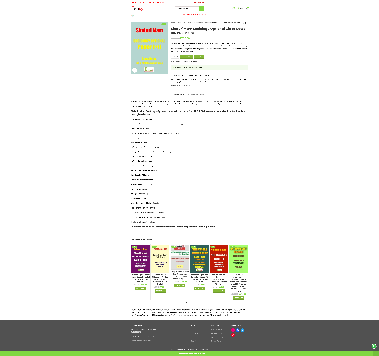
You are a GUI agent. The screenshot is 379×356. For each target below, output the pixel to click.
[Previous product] (243, 23)
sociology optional (177, 82)
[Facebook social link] (177, 85)
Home (172, 22)
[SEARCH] (201, 8)
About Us (194, 329)
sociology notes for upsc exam (234, 79)
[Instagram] (233, 330)
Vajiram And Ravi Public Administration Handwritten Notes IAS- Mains (219, 279)
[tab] (179, 94)
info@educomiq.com (143, 341)
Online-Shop (179, 22)
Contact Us (195, 333)
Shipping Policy (216, 329)
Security (194, 341)
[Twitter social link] (179, 85)
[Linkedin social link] (184, 85)
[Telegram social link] (189, 85)
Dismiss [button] (376, 353)
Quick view (148, 252)
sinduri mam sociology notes (211, 79)
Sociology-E (205, 22)
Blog (192, 337)
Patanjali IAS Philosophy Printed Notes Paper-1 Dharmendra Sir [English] (160, 279)
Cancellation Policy (218, 337)
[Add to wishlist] (148, 257)
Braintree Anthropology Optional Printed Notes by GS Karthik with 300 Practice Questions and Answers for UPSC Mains (238, 283)
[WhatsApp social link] (187, 85)
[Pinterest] (233, 335)
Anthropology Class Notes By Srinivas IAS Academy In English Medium (199, 278)
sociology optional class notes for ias (199, 82)
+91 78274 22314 (147, 336)
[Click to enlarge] (134, 70)
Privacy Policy (216, 341)
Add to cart (186, 56)
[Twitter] (242, 330)
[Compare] (148, 248)
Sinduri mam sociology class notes (187, 79)
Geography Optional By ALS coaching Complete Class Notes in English (180, 275)
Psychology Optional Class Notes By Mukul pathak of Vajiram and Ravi (140, 278)
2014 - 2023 (176, 349)
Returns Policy (216, 333)
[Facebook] (237, 330)
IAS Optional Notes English (192, 22)
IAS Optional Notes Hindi (189, 75)
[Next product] (247, 23)
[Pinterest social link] (182, 85)
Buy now (199, 56)
